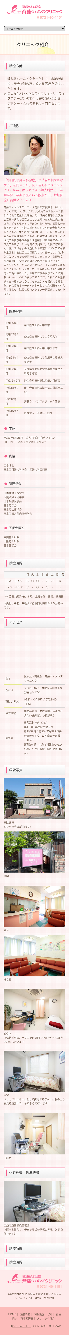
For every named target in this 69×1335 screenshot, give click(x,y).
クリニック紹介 (46, 1318)
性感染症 (25, 1314)
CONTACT (40, 1326)
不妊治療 (38, 1314)
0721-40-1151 (21, 1326)
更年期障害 (26, 1318)
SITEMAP (55, 1326)
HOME (12, 1314)
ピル (49, 1314)
